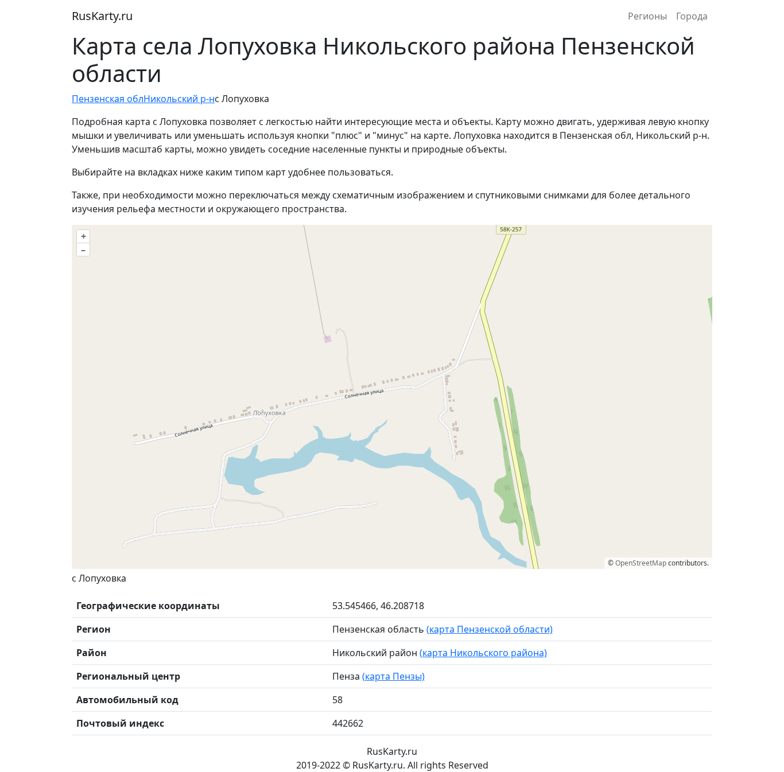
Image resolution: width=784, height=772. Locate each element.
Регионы (647, 16)
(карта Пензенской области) (489, 629)
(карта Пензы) (393, 676)
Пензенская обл (107, 98)
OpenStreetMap (640, 563)
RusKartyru (102, 16)
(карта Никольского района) (483, 652)
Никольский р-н (179, 98)
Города (692, 16)
